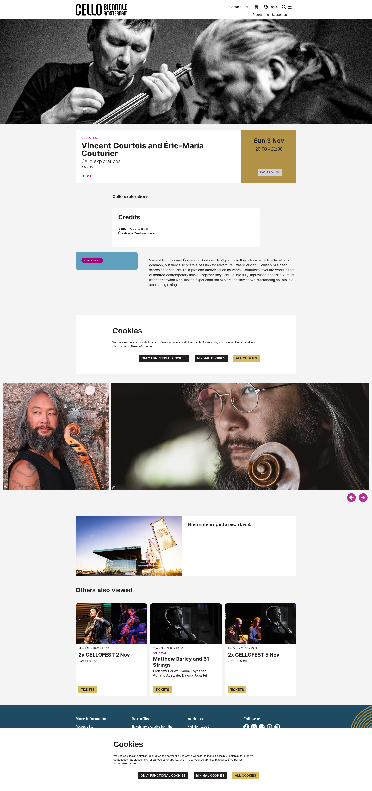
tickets (88, 689)
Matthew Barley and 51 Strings (181, 662)
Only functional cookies (164, 358)
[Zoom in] (5, 488)
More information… (143, 346)
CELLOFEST (88, 176)
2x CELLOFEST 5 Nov (253, 655)
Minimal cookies (211, 358)
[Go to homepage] (101, 10)
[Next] (363, 497)
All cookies (246, 358)
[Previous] (351, 497)
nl (247, 6)
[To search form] (284, 7)
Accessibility (84, 726)
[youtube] (269, 727)
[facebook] (246, 727)
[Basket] (256, 7)
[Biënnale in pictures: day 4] (129, 546)
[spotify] (262, 727)
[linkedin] (254, 727)
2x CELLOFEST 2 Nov (104, 655)
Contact (235, 7)
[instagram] (277, 727)
